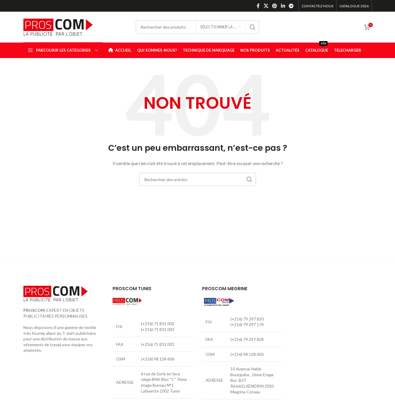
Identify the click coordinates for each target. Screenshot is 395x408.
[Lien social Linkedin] (283, 5)
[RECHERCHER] (252, 27)
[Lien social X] (266, 5)
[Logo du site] (58, 26)
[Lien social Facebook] (258, 5)
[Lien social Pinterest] (274, 5)
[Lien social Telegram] (291, 5)
